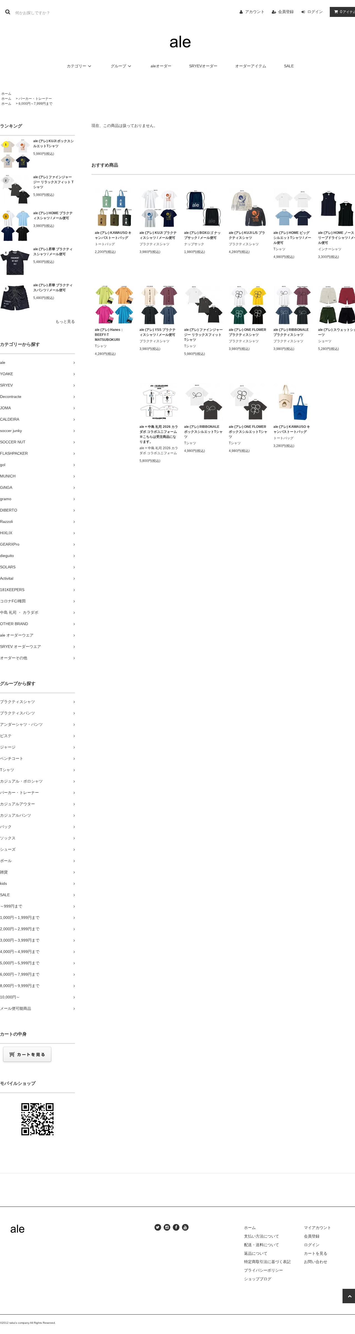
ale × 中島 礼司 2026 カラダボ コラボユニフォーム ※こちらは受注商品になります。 (159, 434)
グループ (118, 66)
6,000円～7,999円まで (35, 104)
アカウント (255, 11)
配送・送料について (261, 1245)
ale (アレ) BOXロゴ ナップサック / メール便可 (202, 235)
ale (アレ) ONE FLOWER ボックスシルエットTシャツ (248, 432)
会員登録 (286, 11)
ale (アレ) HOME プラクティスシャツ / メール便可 (53, 215)
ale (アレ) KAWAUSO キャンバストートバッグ (113, 235)
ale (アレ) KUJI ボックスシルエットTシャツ (53, 143)
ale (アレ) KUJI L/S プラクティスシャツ (247, 235)
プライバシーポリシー (263, 1270)
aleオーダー (161, 66)
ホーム (6, 94)
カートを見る (315, 1253)
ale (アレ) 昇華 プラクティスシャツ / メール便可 (53, 251)
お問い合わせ (315, 1261)
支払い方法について (261, 1236)
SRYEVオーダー (203, 66)
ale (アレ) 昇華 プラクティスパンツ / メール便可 (53, 287)
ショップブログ (257, 1279)
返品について (255, 1253)
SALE (289, 66)
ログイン (315, 11)
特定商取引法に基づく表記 (267, 1261)
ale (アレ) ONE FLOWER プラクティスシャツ (247, 332)
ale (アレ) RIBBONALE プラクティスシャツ (291, 332)
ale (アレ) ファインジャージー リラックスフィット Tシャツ (53, 182)
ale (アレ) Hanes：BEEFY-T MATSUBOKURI (109, 335)
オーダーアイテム (250, 66)
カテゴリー (76, 66)
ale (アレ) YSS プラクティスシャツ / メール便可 (158, 332)
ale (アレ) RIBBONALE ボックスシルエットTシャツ (203, 432)
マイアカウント (317, 1227)
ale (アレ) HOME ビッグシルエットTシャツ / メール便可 (292, 238)
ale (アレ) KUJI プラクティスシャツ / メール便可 (158, 235)
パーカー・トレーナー (35, 99)
